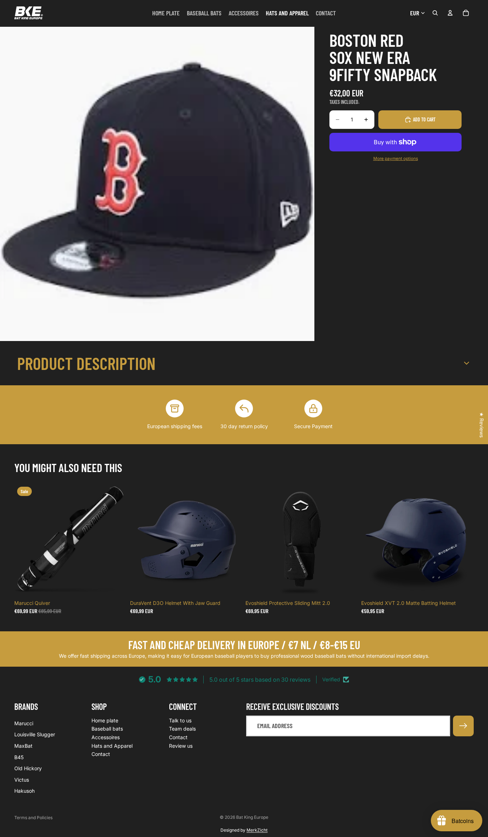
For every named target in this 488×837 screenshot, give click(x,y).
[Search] (435, 13)
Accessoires (105, 737)
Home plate (104, 720)
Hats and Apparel (112, 745)
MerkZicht (257, 830)
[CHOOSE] (231, 585)
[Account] (450, 13)
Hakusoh (24, 791)
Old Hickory (28, 768)
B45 (19, 757)
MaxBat (23, 746)
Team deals (182, 729)
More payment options (395, 158)
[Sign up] (463, 726)
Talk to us (180, 720)
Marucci (23, 723)
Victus (21, 779)
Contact (100, 754)
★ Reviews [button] (482, 424)
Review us (181, 745)
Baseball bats (107, 729)
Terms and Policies (33, 817)
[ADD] (116, 585)
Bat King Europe (252, 817)
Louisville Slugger (34, 734)
